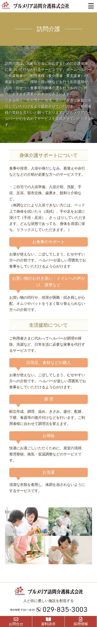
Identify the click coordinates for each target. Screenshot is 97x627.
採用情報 (81, 624)
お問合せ (16, 624)
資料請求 (48, 624)
